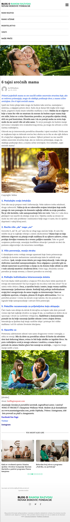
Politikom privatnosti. (43, 516)
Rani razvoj (7, 13)
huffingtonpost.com (16, 401)
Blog (17, 488)
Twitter (4, 421)
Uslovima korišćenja (30, 516)
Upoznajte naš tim (6, 488)
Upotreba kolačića (23, 490)
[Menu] (67, 5)
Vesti (4, 32)
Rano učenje (7, 19)
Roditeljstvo (8, 25)
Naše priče (6, 38)
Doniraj (14, 488)
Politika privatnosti (23, 488)
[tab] (28, 474)
